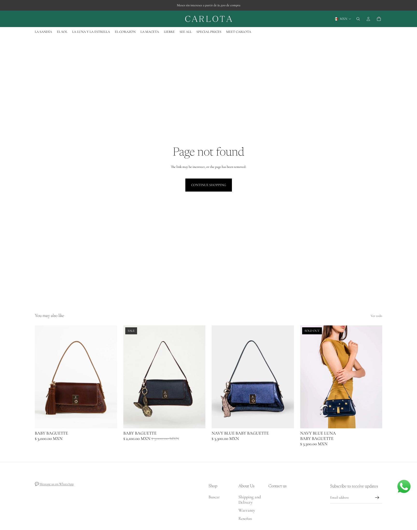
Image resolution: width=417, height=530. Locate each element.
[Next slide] (110, 377)
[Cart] (379, 19)
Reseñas (245, 518)
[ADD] (109, 421)
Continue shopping (208, 185)
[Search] (358, 19)
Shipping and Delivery (249, 499)
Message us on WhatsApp (57, 484)
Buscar (214, 497)
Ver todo (376, 316)
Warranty (246, 510)
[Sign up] (377, 498)
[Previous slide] (42, 377)
